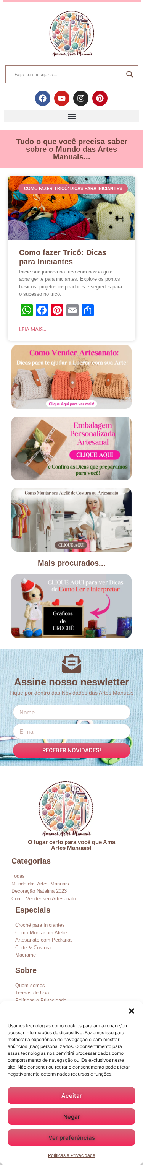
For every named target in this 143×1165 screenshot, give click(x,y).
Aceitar (71, 1095)
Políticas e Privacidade (71, 1155)
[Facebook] (42, 98)
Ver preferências (71, 1137)
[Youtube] (61, 98)
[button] (131, 1011)
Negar (71, 1116)
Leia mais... (32, 329)
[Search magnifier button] (129, 74)
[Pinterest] (100, 98)
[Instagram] (80, 98)
